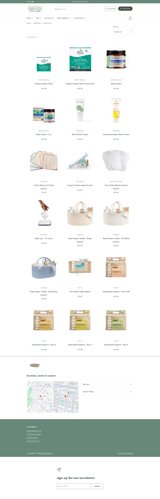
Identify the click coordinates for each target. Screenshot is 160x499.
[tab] (107, 384)
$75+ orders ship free (80, 1)
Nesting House (46, 453)
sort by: (116, 27)
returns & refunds (34, 434)
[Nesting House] (35, 9)
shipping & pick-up (34, 431)
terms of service (33, 441)
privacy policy (32, 438)
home (28, 23)
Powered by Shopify (125, 453)
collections (36, 23)
